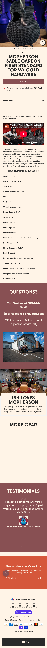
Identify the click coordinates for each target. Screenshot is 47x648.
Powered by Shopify (28, 631)
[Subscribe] (39, 578)
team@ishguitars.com (29, 313)
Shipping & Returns (14, 617)
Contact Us (23, 620)
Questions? (8, 101)
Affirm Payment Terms (31, 617)
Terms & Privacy (11, 620)
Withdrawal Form (36, 620)
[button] (6, 573)
